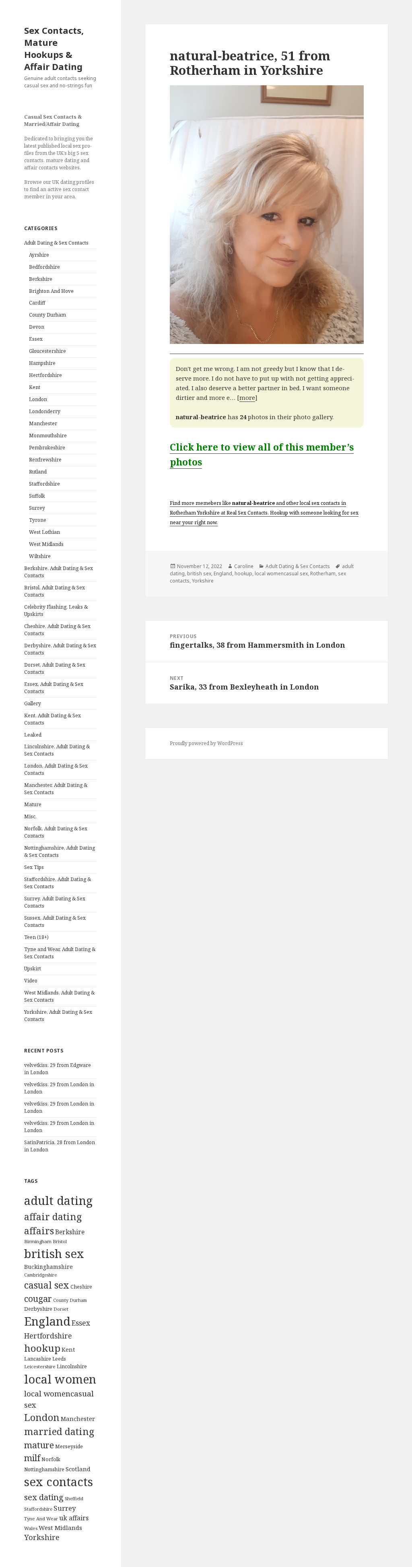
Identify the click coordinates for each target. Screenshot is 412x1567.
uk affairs (74, 1517)
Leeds (59, 1358)
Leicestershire (40, 1366)
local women (60, 1379)
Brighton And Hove (51, 291)
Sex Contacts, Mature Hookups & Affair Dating (54, 48)
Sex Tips (34, 867)
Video (30, 980)
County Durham (47, 314)
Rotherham (323, 573)
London (38, 399)
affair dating (53, 1216)
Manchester (43, 423)
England (47, 1321)
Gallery (32, 703)
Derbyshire (38, 1308)
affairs (39, 1230)
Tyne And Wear (41, 1519)
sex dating (44, 1497)
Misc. (30, 816)
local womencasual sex (281, 573)
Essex (36, 339)
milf (32, 1458)
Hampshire (42, 363)
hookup (42, 1348)
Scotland (78, 1469)
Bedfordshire (44, 267)
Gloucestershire (47, 351)
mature (39, 1445)
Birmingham (38, 1241)
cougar (38, 1298)
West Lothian (44, 532)
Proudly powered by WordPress (206, 743)
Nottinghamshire (44, 1469)
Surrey (37, 507)
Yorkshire (42, 1537)
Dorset (61, 1309)
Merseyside (69, 1446)
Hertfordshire (45, 375)
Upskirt (32, 968)
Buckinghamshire (48, 1266)
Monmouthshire (48, 435)
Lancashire (37, 1358)
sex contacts (58, 1482)
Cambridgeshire (40, 1275)
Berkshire (40, 279)
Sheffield (74, 1498)
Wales (30, 1528)
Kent (34, 387)
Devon (36, 326)
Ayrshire (39, 254)
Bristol (60, 1241)
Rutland (38, 471)
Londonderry (44, 411)
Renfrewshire (45, 459)
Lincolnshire (72, 1366)
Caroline (243, 566)
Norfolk (50, 1459)
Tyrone (37, 520)
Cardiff (37, 302)
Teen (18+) (36, 937)
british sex (54, 1254)
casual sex (46, 1285)
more (247, 397)
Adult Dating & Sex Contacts (56, 242)
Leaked (32, 734)
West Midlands (46, 544)
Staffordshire (44, 483)
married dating (59, 1431)
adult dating (58, 1200)
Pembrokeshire (47, 447)
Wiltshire (40, 556)
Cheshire (81, 1286)
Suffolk (37, 495)
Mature (32, 804)
